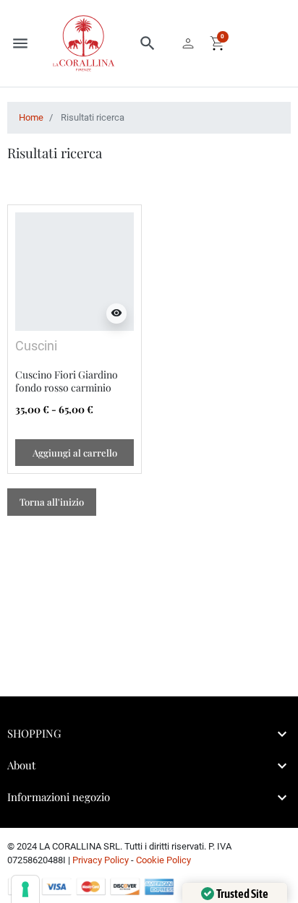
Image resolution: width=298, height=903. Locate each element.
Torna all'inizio (52, 502)
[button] (148, 43)
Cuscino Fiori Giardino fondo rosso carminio (66, 381)
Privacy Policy (100, 860)
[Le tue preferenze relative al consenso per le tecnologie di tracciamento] (25, 889)
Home (31, 117)
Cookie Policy (163, 860)
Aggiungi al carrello (75, 452)
